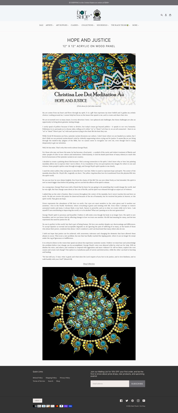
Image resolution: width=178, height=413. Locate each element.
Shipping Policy (51, 378)
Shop (58, 381)
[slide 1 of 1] (88, 79)
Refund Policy (38, 378)
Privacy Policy (65, 378)
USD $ (37, 401)
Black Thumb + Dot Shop (138, 406)
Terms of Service (39, 381)
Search (50, 381)
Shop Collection (89, 264)
